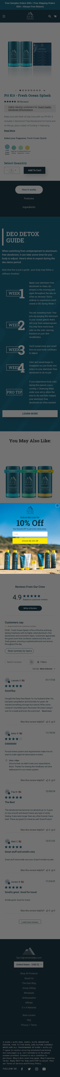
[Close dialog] (57, 505)
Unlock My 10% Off (30, 541)
